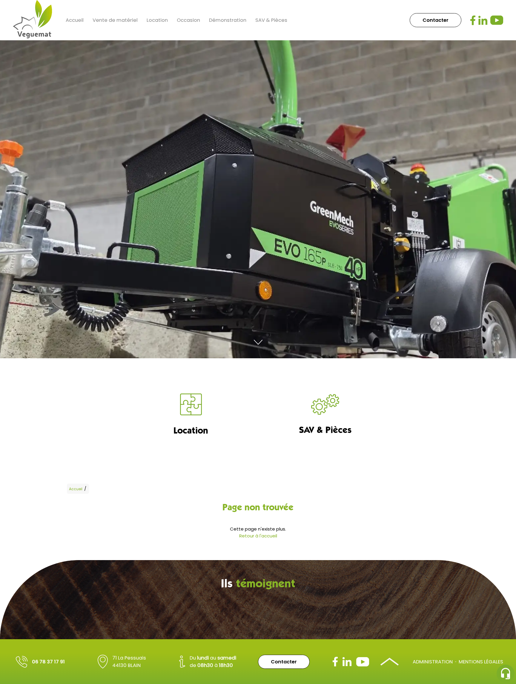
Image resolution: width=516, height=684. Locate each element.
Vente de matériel (115, 20)
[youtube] (496, 20)
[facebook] (472, 20)
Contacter (436, 20)
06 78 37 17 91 (48, 661)
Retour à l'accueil (258, 536)
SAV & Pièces (271, 20)
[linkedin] (482, 20)
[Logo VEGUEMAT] (32, 20)
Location (157, 20)
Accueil (75, 20)
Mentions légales (481, 661)
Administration (433, 661)
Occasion (188, 20)
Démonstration (227, 20)
